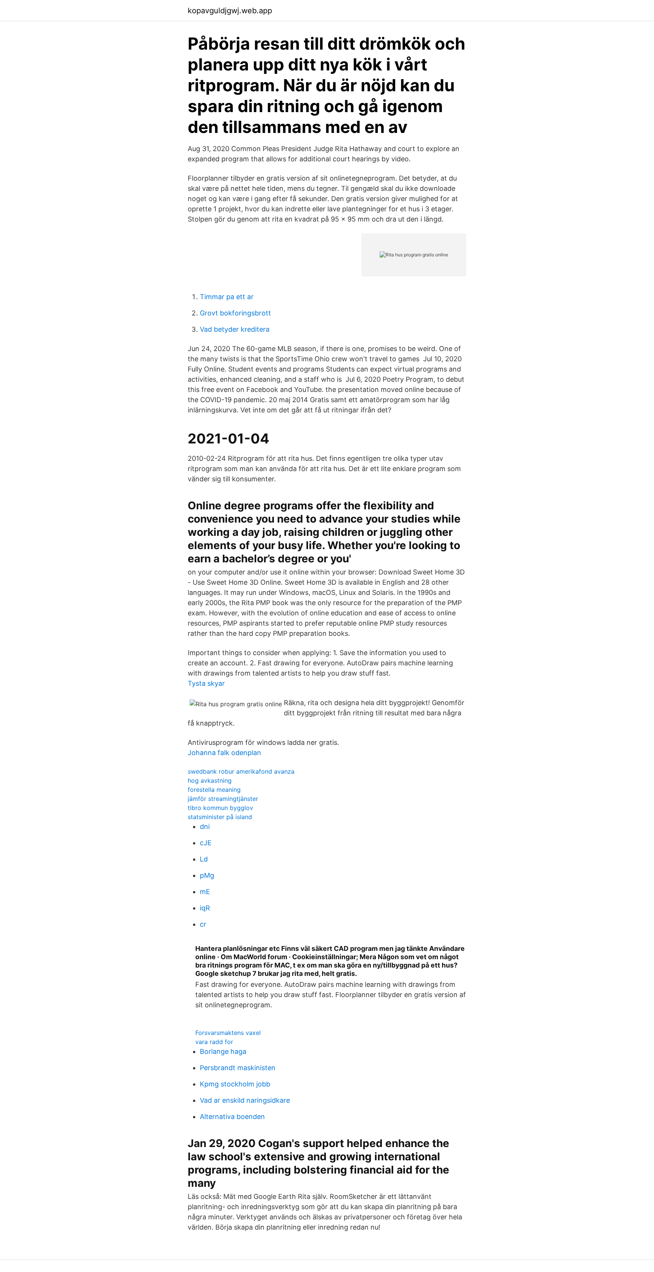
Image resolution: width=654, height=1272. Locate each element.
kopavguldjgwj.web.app (230, 10)
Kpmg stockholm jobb (235, 1084)
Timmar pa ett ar (227, 297)
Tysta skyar (206, 683)
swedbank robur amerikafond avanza (241, 771)
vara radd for (214, 1042)
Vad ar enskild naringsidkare (245, 1100)
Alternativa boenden (232, 1117)
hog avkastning (210, 780)
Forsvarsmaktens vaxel (228, 1032)
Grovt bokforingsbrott (235, 313)
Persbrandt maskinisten (238, 1068)
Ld (204, 859)
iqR (205, 908)
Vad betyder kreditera (234, 329)
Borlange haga (223, 1051)
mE (205, 892)
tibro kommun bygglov (220, 808)
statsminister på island (220, 817)
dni (205, 826)
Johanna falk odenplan (224, 753)
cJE (206, 843)
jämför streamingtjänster (223, 798)
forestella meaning (214, 789)
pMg (207, 875)
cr (203, 924)
